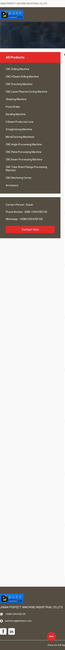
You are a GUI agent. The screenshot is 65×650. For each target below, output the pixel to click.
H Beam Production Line (19, 121)
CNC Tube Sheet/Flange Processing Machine (26, 169)
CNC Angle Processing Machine (24, 144)
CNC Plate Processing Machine (24, 152)
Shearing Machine (16, 99)
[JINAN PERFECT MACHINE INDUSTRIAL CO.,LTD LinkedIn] (11, 631)
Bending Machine (16, 114)
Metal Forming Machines (20, 136)
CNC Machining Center (19, 177)
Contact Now (30, 229)
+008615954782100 (31, 219)
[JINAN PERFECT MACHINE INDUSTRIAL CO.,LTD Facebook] (3, 631)
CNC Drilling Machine (17, 69)
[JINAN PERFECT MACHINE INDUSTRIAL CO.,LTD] (11, 14)
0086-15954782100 (36, 211)
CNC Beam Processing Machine (24, 159)
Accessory (12, 185)
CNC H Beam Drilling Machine (22, 76)
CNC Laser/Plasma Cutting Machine (26, 91)
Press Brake (13, 106)
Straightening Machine (19, 129)
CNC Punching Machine (19, 84)
